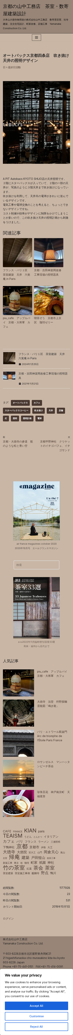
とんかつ (37, 837)
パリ (19, 841)
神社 (50, 862)
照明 (15, 418)
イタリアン (51, 836)
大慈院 (22, 852)
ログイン (8, 918)
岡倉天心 (51, 852)
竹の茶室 (14, 867)
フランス (30, 841)
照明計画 (27, 418)
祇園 (42, 862)
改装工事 (51, 858)
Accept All (36, 1005)
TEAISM (12, 836)
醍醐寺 (35, 873)
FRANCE (17, 831)
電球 (39, 418)
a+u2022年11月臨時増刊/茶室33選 (36, 641)
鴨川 (53, 873)
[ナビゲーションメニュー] (36, 37)
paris (41, 831)
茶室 (50, 868)
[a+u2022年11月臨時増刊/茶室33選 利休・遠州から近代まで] (36, 607)
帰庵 (14, 857)
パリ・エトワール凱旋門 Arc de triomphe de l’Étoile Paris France (52, 736)
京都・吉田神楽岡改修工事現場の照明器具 (47, 272)
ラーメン (43, 841)
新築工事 (7, 862)
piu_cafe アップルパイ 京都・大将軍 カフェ (16, 322)
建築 (25, 857)
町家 (34, 862)
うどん (28, 836)
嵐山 (62, 852)
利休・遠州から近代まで (36, 646)
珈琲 (26, 862)
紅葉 (29, 868)
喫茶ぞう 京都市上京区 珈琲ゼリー (47, 320)
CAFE (7, 831)
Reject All (36, 1026)
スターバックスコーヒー (16, 410)
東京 (16, 862)
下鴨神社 (9, 847)
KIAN (30, 831)
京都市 (34, 847)
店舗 (61, 410)
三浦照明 (55, 841)
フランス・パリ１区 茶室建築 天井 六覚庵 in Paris (16, 274)
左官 (5, 858)
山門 (39, 852)
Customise (36, 1016)
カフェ (37, 403)
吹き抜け (38, 410)
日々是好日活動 (12, 67)
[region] (36, 1002)
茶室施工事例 (22, 873)
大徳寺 (9, 852)
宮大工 (32, 852)
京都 (22, 846)
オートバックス (20, 403)
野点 (44, 873)
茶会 (38, 868)
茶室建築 (8, 873)
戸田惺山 (38, 857)
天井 (51, 410)
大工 (50, 847)
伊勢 (43, 847)
